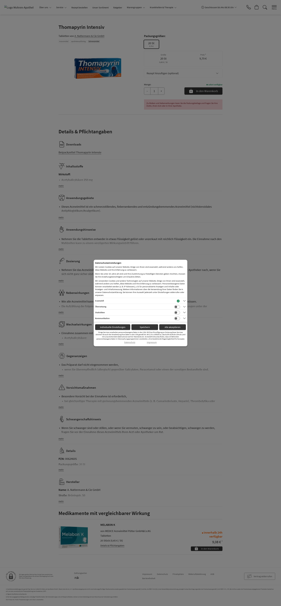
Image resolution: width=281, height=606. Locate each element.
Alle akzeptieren (172, 327)
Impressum (152, 342)
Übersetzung (100, 306)
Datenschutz (129, 342)
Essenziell (99, 300)
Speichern (145, 327)
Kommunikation (102, 318)
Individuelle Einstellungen (112, 327)
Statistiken (100, 312)
